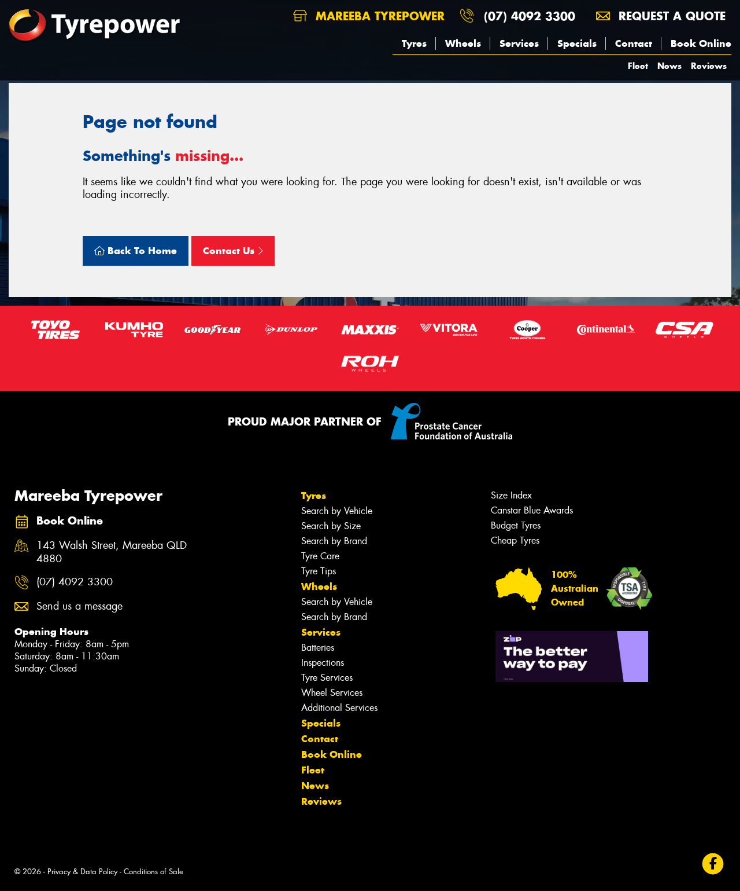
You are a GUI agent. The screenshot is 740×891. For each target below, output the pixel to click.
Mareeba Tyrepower (378, 16)
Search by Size (331, 526)
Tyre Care (320, 556)
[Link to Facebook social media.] (713, 863)
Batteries (317, 647)
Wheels (463, 43)
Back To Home (141, 250)
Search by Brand (334, 541)
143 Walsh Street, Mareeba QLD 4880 (111, 552)
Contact (633, 43)
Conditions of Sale (153, 872)
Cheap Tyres (515, 540)
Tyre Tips (318, 571)
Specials (577, 43)
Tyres (414, 43)
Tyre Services (327, 678)
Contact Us (230, 250)
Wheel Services (331, 693)
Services (519, 43)
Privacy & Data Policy (82, 872)
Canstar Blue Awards (532, 510)
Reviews (709, 65)
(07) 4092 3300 (529, 16)
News (669, 65)
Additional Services (339, 708)
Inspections (322, 663)
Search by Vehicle (336, 511)
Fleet (638, 65)
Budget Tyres (516, 525)
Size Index (511, 495)
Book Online (701, 43)
